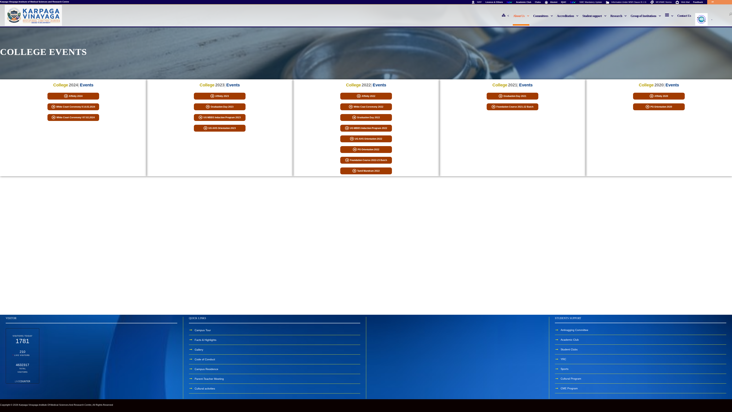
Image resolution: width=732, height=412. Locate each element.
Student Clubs (569, 349)
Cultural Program (571, 378)
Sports (564, 368)
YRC (563, 359)
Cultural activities (205, 388)
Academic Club (570, 339)
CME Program (569, 388)
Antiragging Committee (574, 330)
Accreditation (565, 16)
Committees (540, 16)
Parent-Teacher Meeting (209, 378)
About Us (519, 16)
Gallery (199, 349)
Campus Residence (206, 368)
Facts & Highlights (205, 339)
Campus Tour (203, 330)
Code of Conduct (205, 359)
